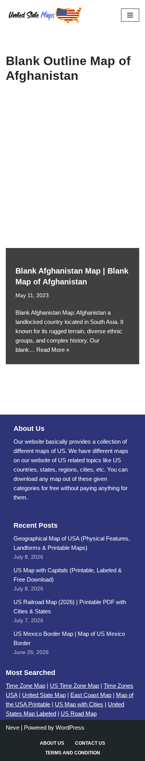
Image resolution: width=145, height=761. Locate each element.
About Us (52, 743)
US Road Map (79, 713)
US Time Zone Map (74, 685)
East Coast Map (90, 695)
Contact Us (90, 743)
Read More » (52, 349)
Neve (12, 727)
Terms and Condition (72, 753)
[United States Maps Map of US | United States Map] (44, 15)
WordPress (70, 727)
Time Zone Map (25, 685)
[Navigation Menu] (130, 15)
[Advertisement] (72, 171)
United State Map (44, 695)
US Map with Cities (79, 704)
